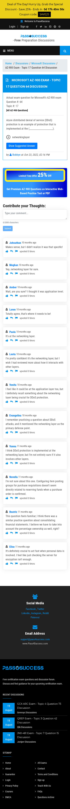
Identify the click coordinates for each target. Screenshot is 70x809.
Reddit (46, 613)
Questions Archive (46, 797)
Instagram (36, 613)
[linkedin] (45, 27)
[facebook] (36, 27)
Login (12, 26)
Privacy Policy (11, 785)
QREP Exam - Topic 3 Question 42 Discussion (37, 720)
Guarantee (10, 774)
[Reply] (11, 251)
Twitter (40, 609)
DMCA (8, 797)
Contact (41, 768)
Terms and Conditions (48, 774)
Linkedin (25, 613)
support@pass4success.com (35, 639)
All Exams (42, 762)
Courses (9, 791)
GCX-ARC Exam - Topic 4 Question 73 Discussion (39, 705)
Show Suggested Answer (21, 145)
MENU (10, 50)
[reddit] (54, 27)
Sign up (24, 26)
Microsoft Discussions (43, 63)
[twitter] (41, 27)
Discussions (21, 63)
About (8, 768)
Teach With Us (44, 785)
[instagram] (50, 27)
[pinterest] (59, 27)
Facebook (31, 609)
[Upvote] (7, 251)
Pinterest (35, 617)
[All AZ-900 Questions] (17, 110)
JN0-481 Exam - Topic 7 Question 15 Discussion (38, 735)
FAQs (40, 791)
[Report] (16, 251)
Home (8, 63)
